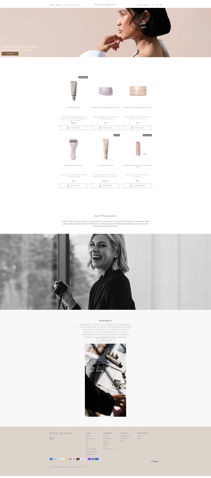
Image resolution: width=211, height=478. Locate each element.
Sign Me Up (122, 243)
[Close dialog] (135, 220)
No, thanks (121, 254)
